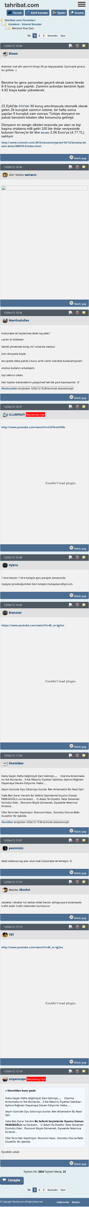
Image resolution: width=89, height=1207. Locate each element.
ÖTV (21, 106)
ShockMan (16, 763)
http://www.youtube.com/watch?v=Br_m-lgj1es (32, 947)
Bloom (13, 54)
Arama (79, 12)
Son (63, 35)
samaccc (31, 175)
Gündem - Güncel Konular (25, 24)
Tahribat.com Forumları (20, 20)
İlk (29, 35)
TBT (11, 935)
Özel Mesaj (84, 46)
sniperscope (17, 1079)
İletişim (76, 1202)
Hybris (13, 565)
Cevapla (14, 1180)
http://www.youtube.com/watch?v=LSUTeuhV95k (33, 427)
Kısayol (71, 46)
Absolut (24, 890)
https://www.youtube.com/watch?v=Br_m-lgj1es (32, 625)
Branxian (15, 613)
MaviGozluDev (19, 320)
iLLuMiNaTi (17, 414)
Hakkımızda (63, 1202)
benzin (45, 132)
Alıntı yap (79, 158)
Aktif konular (39, 12)
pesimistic (16, 848)
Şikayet (77, 46)
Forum (18, 12)
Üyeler (61, 12)
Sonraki (52, 35)
